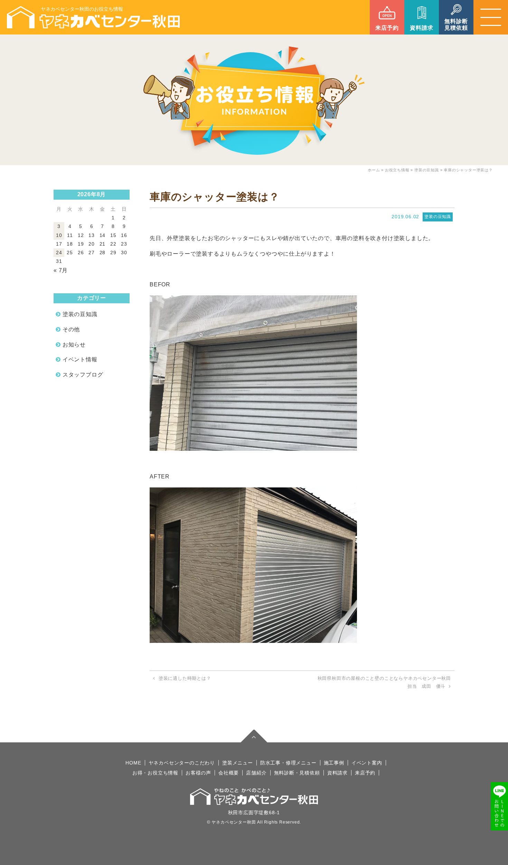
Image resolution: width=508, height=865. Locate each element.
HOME (133, 763)
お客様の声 (198, 773)
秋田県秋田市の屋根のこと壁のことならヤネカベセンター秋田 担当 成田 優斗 (384, 682)
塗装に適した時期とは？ (185, 678)
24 (59, 252)
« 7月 (61, 270)
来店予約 (365, 773)
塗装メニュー (237, 763)
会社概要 (228, 773)
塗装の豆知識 (426, 170)
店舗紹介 (256, 773)
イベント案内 (366, 763)
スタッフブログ (83, 375)
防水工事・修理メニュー (288, 763)
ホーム (374, 170)
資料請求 (337, 773)
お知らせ (74, 345)
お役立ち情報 (397, 170)
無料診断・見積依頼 (297, 773)
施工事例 (334, 763)
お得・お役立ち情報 (155, 773)
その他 (71, 329)
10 (59, 235)
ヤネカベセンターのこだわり (182, 763)
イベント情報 (80, 359)
